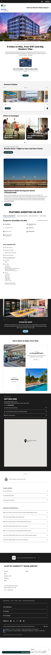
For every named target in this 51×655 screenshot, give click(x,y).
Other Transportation (10, 415)
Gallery (27, 571)
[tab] (9, 216)
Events (5, 580)
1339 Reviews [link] (6, 10)
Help (4, 632)
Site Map (36, 630)
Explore (25, 331)
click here (44, 652)
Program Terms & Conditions (26, 629)
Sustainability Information (8, 500)
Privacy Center (35, 629)
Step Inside (6, 578)
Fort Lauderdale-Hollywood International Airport (16, 411)
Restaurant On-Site (32, 224)
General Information (7, 491)
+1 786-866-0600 (10, 405)
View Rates (8, 108)
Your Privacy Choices (9, 630)
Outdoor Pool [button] (31, 227)
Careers (13, 629)
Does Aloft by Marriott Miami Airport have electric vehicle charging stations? (20, 535)
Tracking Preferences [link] (6, 629)
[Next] (46, 87)
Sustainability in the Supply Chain (28, 630)
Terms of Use (18, 629)
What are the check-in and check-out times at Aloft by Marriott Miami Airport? (20, 512)
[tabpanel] (25, 317)
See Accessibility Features (10, 257)
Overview (6, 571)
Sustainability (7, 224)
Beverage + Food (7, 575)
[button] (42, 1)
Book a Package (8, 152)
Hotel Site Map (41, 630)
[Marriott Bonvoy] (47, 1)
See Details (26, 75)
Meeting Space (31, 231)
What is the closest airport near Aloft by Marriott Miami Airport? (17, 530)
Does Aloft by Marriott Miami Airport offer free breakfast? (15, 539)
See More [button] (30, 55)
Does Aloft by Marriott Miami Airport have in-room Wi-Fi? (15, 526)
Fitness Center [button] (8, 234)
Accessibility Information (8, 495)
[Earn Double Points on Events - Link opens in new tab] (37, 129)
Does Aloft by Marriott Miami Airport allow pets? (13, 517)
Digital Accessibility (17, 630)
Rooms (5, 573)
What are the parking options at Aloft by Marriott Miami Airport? (17, 521)
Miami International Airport (12, 407)
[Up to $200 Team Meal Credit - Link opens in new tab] (14, 129)
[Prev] (5, 87)
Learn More (7, 204)
